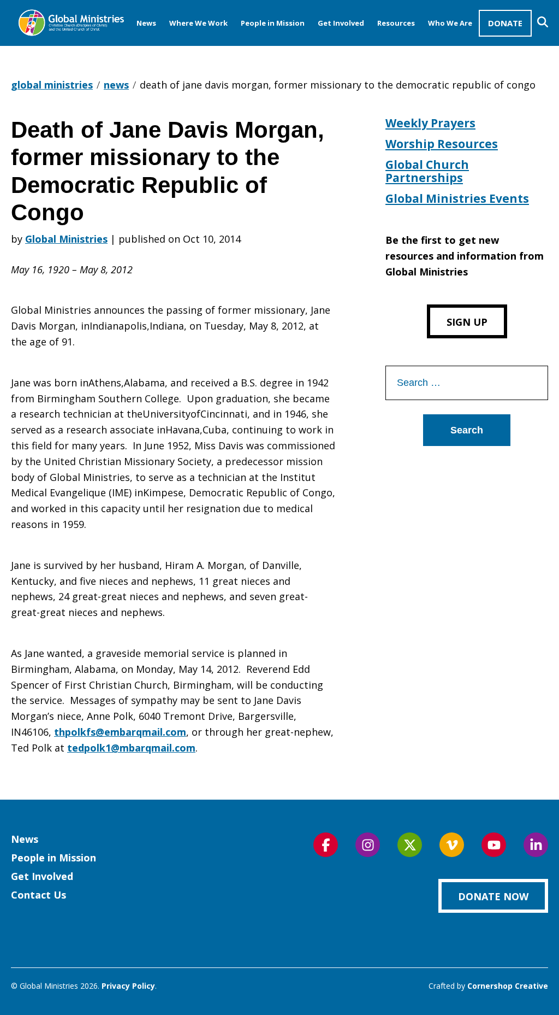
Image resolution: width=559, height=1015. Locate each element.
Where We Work (198, 23)
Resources (396, 23)
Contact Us (38, 894)
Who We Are (450, 23)
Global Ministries (66, 238)
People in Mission (273, 23)
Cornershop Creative (507, 986)
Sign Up (467, 321)
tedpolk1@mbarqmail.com (131, 747)
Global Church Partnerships (427, 171)
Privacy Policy (128, 986)
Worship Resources (441, 143)
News (146, 23)
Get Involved (341, 23)
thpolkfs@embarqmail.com (120, 731)
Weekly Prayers (430, 123)
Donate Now (493, 896)
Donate (505, 22)
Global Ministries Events (457, 198)
